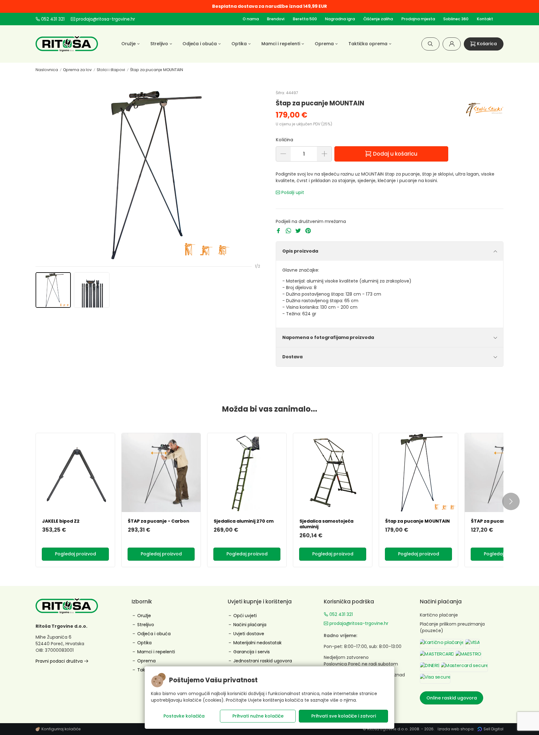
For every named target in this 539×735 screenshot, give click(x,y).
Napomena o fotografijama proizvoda (328, 337)
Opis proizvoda (300, 251)
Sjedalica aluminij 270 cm (244, 521)
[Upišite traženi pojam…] (430, 43)
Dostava (292, 357)
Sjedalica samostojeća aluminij (326, 524)
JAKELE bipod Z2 (61, 521)
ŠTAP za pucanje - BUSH (499, 521)
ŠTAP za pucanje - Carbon (158, 521)
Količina (284, 140)
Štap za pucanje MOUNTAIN (156, 69)
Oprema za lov (77, 69)
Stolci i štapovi (111, 69)
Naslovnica (47, 69)
